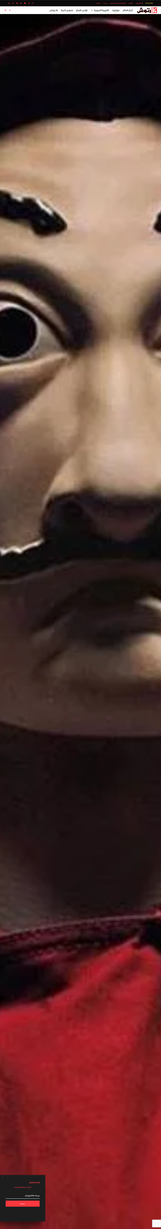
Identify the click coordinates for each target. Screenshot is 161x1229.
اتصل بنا (98, 3)
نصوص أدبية (67, 10)
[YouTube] (25, 3)
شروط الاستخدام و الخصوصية (118, 3)
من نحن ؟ (105, 3)
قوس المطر (82, 10)
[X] (29, 3)
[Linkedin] (21, 3)
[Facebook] (33, 3)
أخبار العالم (128, 10)
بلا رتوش (53, 10)
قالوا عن (130, 3)
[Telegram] (17, 3)
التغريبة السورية (101, 10)
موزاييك (116, 10)
